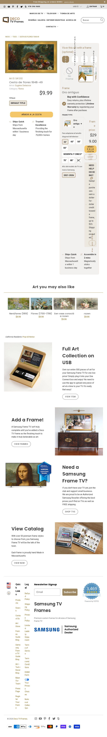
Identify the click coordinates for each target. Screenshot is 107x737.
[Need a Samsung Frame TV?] (28, 475)
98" (78, 160)
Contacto (51, 27)
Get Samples (90, 157)
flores (21, 89)
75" (65, 160)
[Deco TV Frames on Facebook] (17, 6)
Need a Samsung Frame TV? (75, 474)
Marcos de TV (36, 13)
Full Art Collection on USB (78, 356)
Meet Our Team (18, 681)
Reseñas (32, 20)
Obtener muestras (55, 20)
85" (71, 160)
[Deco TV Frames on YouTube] (8, 6)
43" (72, 141)
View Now (19, 563)
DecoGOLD (93, 59)
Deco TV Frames (20, 719)
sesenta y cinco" (72, 154)
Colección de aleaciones (75, 59)
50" (79, 141)
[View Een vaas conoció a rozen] (64, 304)
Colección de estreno (65, 59)
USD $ (75, 6)
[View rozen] (87, 304)
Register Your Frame (18, 702)
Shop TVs (70, 511)
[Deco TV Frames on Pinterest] (13, 6)
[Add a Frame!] (79, 431)
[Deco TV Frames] (13, 20)
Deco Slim (84, 59)
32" (65, 142)
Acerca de (71, 20)
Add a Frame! (27, 420)
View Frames (21, 444)
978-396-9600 (34, 6)
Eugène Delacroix (23, 85)
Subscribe (70, 592)
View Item (70, 397)
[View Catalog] (79, 538)
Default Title (18, 103)
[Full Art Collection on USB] (28, 367)
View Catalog (27, 529)
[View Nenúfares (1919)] (18, 304)
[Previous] (64, 73)
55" (65, 148)
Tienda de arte (67, 13)
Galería (41, 20)
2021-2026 (69, 175)
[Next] (94, 73)
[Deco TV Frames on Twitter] (21, 6)
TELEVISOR (52, 13)
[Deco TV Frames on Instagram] (4, 6)
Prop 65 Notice (28, 337)
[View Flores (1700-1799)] (41, 304)
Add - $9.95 (92, 243)
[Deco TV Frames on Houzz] (25, 6)
